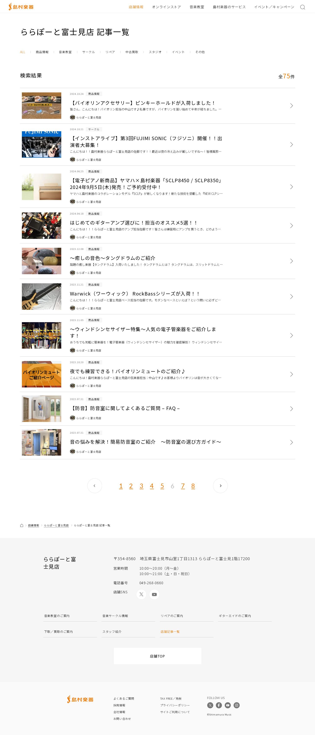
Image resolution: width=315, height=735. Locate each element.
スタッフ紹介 (112, 631)
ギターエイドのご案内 (235, 616)
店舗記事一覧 (170, 631)
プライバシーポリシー (175, 705)
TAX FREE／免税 (171, 698)
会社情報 (119, 712)
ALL (23, 52)
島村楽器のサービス (229, 6)
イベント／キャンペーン (274, 6)
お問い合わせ (122, 719)
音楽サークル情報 (115, 616)
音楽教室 (197, 6)
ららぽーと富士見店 (56, 525)
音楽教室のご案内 (57, 616)
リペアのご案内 (172, 616)
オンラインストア (166, 6)
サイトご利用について (175, 712)
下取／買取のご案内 (58, 631)
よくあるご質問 (123, 698)
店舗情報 (136, 6)
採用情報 (119, 705)
